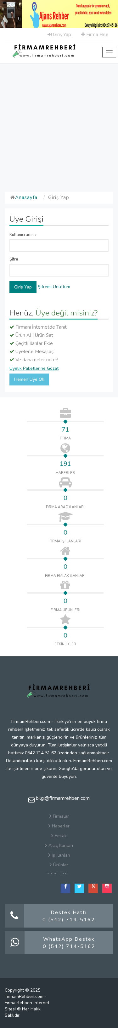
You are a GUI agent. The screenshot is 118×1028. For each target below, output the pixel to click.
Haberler (61, 826)
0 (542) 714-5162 (68, 919)
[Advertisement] (59, 125)
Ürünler (60, 865)
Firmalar (61, 816)
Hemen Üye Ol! (29, 379)
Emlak (61, 836)
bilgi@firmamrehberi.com (62, 798)
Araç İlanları (60, 845)
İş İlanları (61, 855)
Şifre (13, 259)
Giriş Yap (61, 34)
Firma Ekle (97, 34)
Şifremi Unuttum (54, 287)
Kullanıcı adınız (23, 235)
